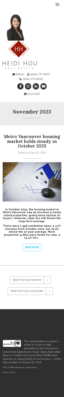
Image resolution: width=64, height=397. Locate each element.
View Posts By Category (27, 291)
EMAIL (20, 74)
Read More (32, 247)
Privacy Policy (9, 372)
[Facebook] (21, 86)
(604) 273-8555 (32, 79)
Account (33, 94)
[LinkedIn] (36, 86)
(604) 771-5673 (40, 74)
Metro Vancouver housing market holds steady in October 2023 (32, 141)
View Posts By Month (27, 280)
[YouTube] (43, 86)
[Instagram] (28, 86)
